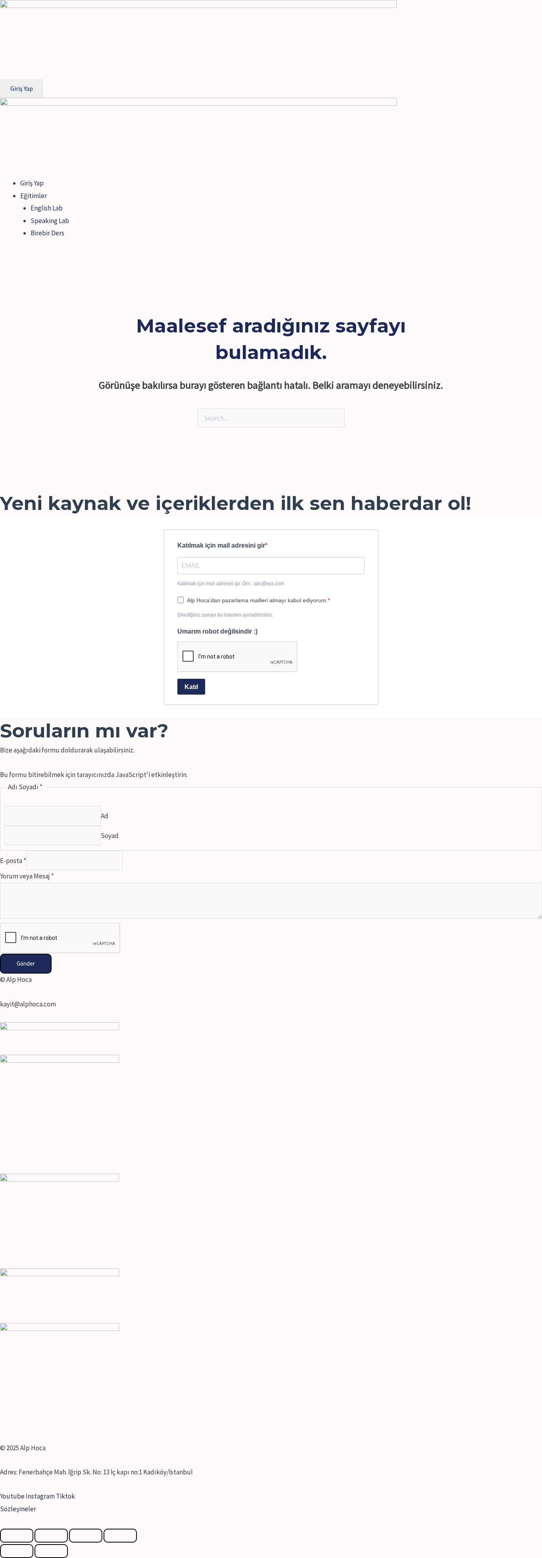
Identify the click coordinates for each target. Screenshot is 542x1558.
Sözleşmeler (18, 1509)
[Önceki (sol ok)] (16, 1551)
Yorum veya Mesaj (27, 876)
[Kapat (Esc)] (16, 1536)
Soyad (110, 835)
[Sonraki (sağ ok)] (51, 1551)
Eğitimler (33, 195)
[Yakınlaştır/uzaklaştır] (120, 1536)
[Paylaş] (51, 1536)
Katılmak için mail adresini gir (221, 545)
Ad (104, 815)
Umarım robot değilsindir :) (217, 631)
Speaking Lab (50, 220)
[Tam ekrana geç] (85, 1536)
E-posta (13, 860)
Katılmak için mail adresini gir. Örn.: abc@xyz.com (230, 583)
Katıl (191, 687)
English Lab (47, 208)
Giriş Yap (32, 183)
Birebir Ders (47, 233)
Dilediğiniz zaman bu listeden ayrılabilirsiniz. (225, 615)
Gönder (26, 963)
